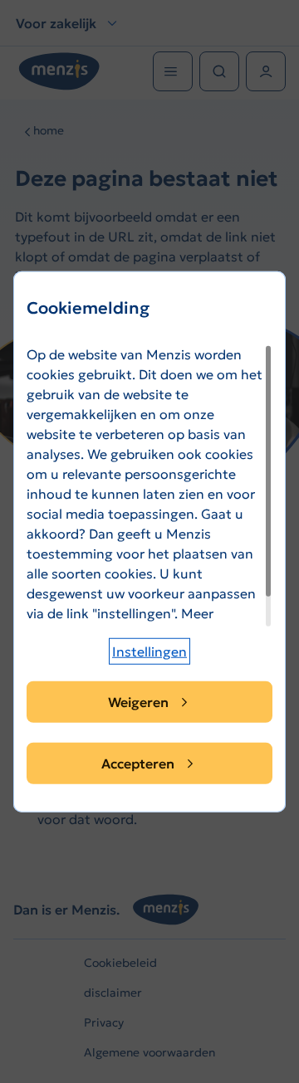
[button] (149, 651)
